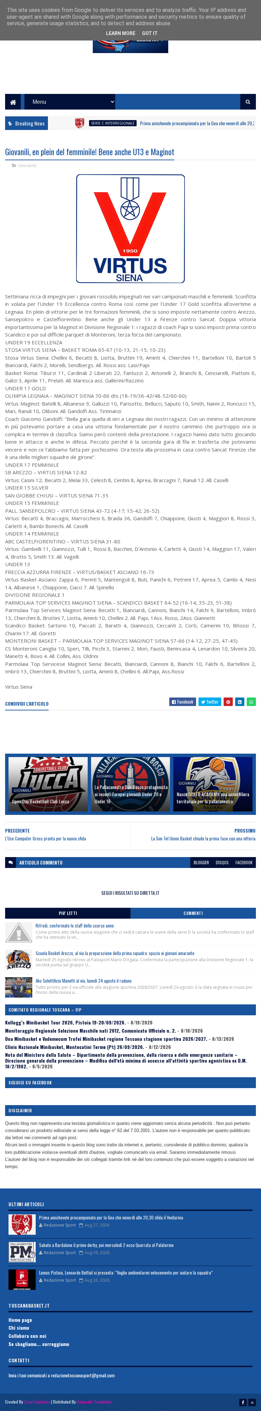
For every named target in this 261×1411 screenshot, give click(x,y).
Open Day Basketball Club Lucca (40, 801)
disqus (222, 862)
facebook (244, 862)
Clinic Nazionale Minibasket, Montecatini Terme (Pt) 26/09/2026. (74, 1046)
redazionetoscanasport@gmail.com (83, 1375)
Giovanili (27, 165)
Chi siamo (18, 1327)
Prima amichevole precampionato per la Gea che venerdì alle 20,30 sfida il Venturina (111, 1217)
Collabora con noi (27, 1335)
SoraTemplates (37, 1402)
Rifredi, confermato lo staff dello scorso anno (75, 925)
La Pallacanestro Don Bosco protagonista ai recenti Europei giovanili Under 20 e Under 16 (131, 794)
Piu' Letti (68, 913)
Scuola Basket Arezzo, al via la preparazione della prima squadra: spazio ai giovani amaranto (115, 953)
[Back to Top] (252, 1402)
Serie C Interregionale (95, 123)
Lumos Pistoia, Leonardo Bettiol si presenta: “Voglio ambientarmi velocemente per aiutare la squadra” (126, 1272)
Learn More (120, 33)
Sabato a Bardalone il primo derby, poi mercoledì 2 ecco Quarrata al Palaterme (106, 1245)
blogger (201, 862)
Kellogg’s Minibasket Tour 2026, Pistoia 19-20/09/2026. (65, 1022)
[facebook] (243, 1402)
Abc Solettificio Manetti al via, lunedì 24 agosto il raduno (84, 980)
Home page (20, 1319)
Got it (150, 33)
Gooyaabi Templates (94, 1402)
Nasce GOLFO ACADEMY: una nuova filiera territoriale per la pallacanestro (213, 797)
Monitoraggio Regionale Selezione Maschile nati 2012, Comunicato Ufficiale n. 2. (90, 1030)
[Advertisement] (130, 78)
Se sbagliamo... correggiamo (38, 1343)
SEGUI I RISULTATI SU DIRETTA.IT (130, 892)
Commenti (193, 913)
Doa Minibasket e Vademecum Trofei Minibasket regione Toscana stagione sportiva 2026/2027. (106, 1038)
